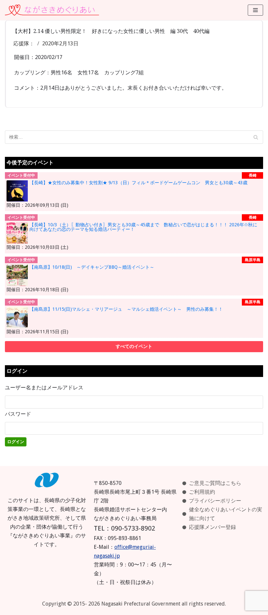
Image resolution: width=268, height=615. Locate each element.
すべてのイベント (134, 346)
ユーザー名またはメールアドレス (44, 387)
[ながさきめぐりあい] (52, 10)
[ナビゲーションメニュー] (255, 10)
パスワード (18, 414)
